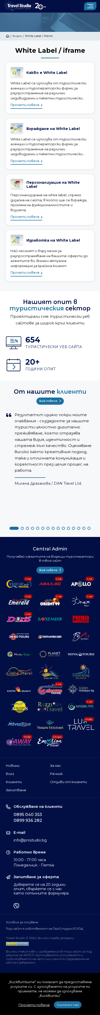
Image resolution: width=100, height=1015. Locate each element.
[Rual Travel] (81, 636)
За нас (55, 765)
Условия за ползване (22, 922)
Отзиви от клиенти (68, 782)
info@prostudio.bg (30, 840)
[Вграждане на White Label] (50, 143)
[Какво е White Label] (50, 87)
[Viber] (16, 906)
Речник (56, 774)
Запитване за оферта (36, 877)
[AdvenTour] (19, 724)
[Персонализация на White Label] (50, 199)
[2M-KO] (19, 636)
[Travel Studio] (25, 6)
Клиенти (14, 782)
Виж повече (48, 401)
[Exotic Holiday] (19, 689)
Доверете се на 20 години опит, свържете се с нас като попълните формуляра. (41, 888)
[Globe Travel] (19, 671)
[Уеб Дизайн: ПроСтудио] (17, 942)
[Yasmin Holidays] (50, 724)
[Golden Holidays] (81, 689)
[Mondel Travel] (19, 654)
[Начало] (7, 36)
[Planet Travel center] (50, 654)
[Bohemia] (50, 619)
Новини (12, 765)
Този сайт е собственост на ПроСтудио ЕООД (44, 928)
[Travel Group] (81, 671)
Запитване (16, 790)
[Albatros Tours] (19, 707)
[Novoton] (50, 671)
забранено (27, 962)
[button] (14, 528)
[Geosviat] (50, 636)
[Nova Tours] (81, 654)
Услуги (17, 36)
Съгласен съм (68, 1005)
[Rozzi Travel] (50, 707)
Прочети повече (25, 105)
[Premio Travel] (81, 619)
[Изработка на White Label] (50, 255)
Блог (10, 774)
